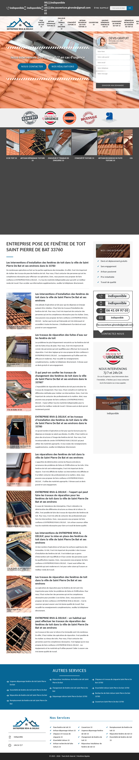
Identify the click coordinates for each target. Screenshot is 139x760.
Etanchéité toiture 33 (72, 24)
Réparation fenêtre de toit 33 (121, 734)
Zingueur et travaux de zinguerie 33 (61, 24)
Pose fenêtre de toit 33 (41, 24)
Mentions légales (83, 756)
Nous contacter (32, 66)
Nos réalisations (63, 66)
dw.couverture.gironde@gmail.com (69, 8)
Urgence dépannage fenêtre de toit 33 (105, 24)
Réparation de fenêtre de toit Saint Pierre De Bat (28, 695)
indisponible (15, 8)
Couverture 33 (93, 24)
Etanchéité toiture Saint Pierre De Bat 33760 (112, 688)
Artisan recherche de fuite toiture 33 (82, 24)
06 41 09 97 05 (42, 8)
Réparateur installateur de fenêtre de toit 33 (129, 24)
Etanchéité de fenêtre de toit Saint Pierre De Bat (28, 690)
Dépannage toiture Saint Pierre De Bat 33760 (70, 697)
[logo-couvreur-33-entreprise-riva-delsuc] (20, 24)
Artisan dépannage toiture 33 (51, 24)
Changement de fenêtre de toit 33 (117, 24)
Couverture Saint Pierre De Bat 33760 (109, 702)
